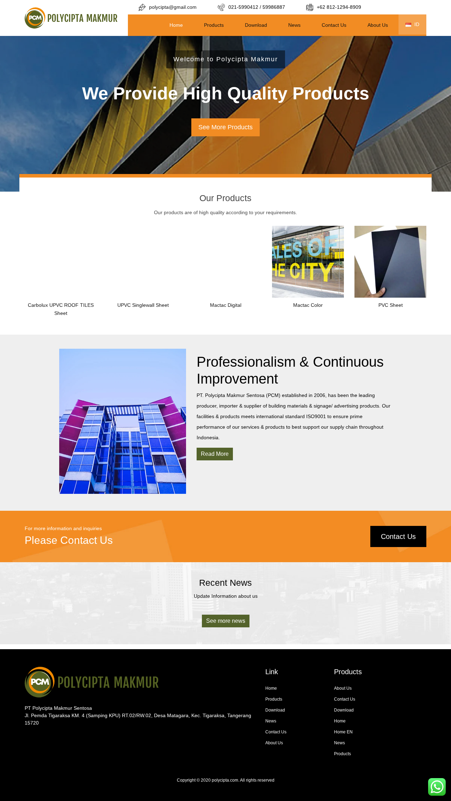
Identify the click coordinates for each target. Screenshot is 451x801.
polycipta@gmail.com (173, 7)
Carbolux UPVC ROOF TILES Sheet (61, 309)
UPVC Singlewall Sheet (143, 305)
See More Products (225, 127)
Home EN (343, 731)
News (294, 25)
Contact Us (334, 25)
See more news (225, 621)
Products (214, 25)
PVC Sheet (390, 305)
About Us (377, 25)
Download (256, 25)
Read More (215, 454)
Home (176, 25)
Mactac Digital (225, 305)
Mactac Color (308, 305)
